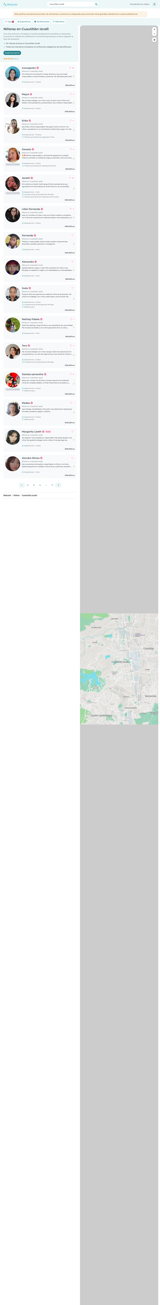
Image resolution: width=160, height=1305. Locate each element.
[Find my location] (154, 40)
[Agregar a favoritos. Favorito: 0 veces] (72, 235)
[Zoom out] (154, 34)
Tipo (10, 22)
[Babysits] (10, 4)
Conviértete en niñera (139, 4)
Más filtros (60, 22)
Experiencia (25, 22)
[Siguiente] (58, 485)
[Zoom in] (154, 29)
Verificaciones (42, 22)
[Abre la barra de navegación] (154, 4)
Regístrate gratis (12, 53)
